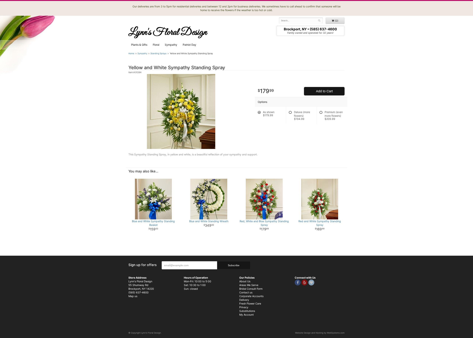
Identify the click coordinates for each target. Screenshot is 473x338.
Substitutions (247, 310)
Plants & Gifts (139, 44)
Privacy (243, 307)
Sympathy (171, 44)
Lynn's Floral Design (167, 32)
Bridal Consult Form (251, 288)
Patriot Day (189, 44)
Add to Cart (324, 91)
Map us (132, 296)
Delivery (244, 299)
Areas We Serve (248, 285)
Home (131, 53)
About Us (244, 281)
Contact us (245, 292)
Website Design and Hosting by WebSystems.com (320, 333)
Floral (156, 44)
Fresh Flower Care (250, 303)
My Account (246, 314)
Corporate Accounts (251, 296)
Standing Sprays (158, 53)
